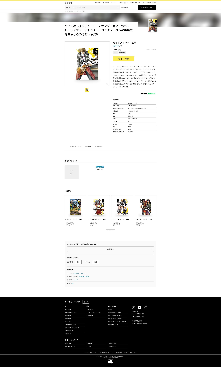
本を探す (68, 309)
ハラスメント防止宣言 (117, 352)
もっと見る (110, 230)
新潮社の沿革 (112, 343)
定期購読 (90, 315)
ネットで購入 (125, 59)
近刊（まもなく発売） (115, 312)
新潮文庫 (68, 315)
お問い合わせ (123, 3)
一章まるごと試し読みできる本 (117, 321)
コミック (83, 273)
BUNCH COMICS (84, 276)
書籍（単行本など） (71, 312)
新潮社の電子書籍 (71, 324)
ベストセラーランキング (116, 315)
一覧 (87, 302)
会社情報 (98, 3)
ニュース (114, 3)
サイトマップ (133, 352)
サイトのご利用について (90, 352)
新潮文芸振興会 (138, 321)
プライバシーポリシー (104, 352)
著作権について (135, 3)
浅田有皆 (116, 46)
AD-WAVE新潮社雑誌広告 (140, 324)
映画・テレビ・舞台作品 (116, 318)
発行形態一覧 (69, 330)
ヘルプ (126, 352)
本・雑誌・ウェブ (148, 7)
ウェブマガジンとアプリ (94, 312)
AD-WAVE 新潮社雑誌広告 (150, 3)
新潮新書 (68, 318)
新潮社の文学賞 (70, 346)
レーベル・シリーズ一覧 (73, 327)
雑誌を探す (91, 309)
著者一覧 (68, 333)
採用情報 (106, 3)
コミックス (76, 273)
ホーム (66, 11)
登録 (78, 262)
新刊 (110, 309)
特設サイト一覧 (113, 324)
